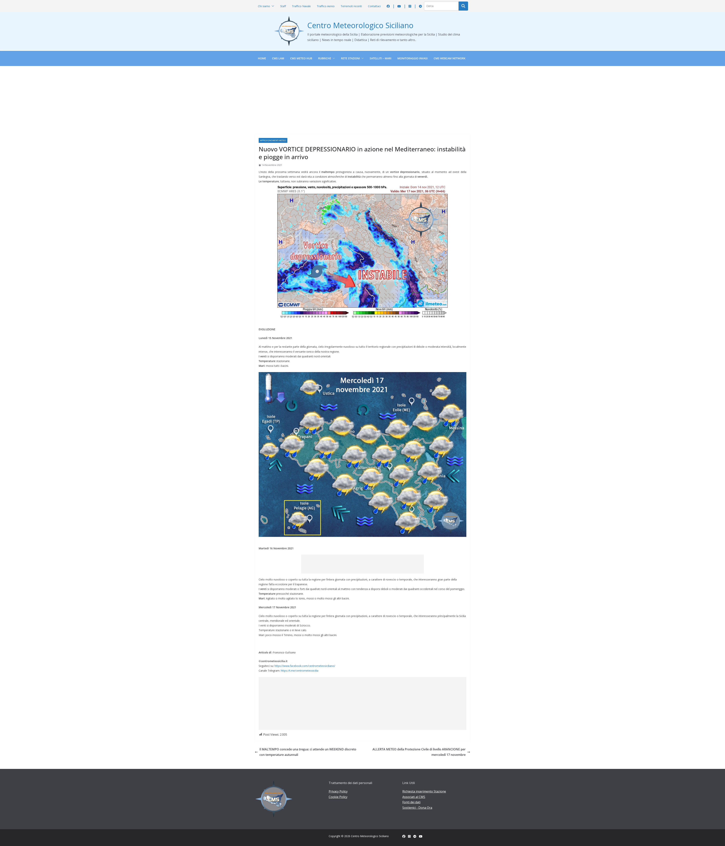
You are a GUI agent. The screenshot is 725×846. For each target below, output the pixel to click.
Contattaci (374, 6)
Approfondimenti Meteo (273, 140)
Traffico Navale (301, 6)
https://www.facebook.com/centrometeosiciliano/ (305, 666)
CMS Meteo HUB (301, 58)
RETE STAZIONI (350, 58)
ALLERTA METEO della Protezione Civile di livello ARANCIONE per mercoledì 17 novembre (419, 752)
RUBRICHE (324, 58)
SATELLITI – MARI (380, 58)
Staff (283, 6)
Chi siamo (264, 6)
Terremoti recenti (351, 6)
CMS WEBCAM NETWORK (449, 58)
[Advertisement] (362, 94)
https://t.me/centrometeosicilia (299, 670)
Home (262, 58)
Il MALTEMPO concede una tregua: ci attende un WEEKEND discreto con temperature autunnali (307, 752)
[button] (272, 6)
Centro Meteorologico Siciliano (360, 25)
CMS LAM (278, 58)
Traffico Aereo (326, 6)
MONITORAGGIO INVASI (412, 58)
